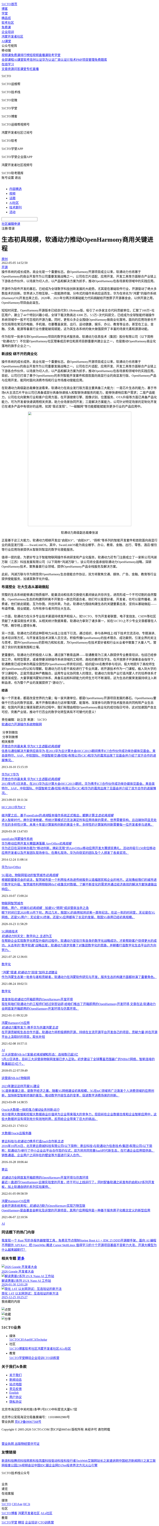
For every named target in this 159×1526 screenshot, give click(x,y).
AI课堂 (6, 41)
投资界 (71, 1465)
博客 (5, 8)
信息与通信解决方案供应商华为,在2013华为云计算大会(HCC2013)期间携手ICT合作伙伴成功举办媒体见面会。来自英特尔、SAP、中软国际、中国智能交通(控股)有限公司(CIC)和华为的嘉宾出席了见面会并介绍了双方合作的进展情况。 (79, 755)
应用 (26, 1023)
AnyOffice (14, 867)
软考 (26, 59)
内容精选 (15, 189)
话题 (12, 198)
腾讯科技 (20, 1460)
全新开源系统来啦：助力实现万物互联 (43, 1205)
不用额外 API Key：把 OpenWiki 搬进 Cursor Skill (35, 1245)
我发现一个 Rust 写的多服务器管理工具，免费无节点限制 (41, 1240)
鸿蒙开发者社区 (12, 36)
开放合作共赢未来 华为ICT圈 (31, 746)
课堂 (23, 69)
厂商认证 (60, 59)
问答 (17, 69)
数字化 (6, 964)
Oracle (15, 1133)
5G (3, 931)
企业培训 (8, 32)
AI (3, 1050)
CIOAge (24, 1339)
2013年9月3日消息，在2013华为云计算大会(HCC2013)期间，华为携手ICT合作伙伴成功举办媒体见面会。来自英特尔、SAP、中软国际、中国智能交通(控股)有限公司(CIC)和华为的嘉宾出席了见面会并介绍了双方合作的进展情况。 (79, 788)
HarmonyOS (15, 1023)
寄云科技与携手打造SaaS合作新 (33, 1141)
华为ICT (7, 774)
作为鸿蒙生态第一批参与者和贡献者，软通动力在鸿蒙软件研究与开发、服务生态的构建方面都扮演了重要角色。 (79, 977)
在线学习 (8, 64)
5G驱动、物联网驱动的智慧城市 (30, 875)
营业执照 (8, 1443)
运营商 (6, 1078)
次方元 (80, 1465)
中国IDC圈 (41, 1465)
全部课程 (8, 59)
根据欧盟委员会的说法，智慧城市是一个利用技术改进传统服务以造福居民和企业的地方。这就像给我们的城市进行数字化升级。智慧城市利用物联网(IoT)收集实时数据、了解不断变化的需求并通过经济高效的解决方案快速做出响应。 (79, 884)
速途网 (114, 1460)
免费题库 (101, 59)
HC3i (32, 1339)
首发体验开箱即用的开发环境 (37, 999)
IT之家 (144, 1460)
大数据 (6, 1133)
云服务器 (25, 1133)
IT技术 (71, 59)
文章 (5, 69)
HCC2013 (8, 807)
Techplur (41, 1339)
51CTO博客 (17, 1348)
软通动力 (8, 724)
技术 (15, 931)
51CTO (14, 1339)
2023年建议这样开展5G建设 (21, 1086)
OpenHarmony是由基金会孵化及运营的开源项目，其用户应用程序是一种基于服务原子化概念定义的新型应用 (76, 1210)
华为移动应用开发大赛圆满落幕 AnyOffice (36, 843)
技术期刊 (15, 207)
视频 (12, 193)
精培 (28, 1358)
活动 (12, 212)
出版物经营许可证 (27, 1443)
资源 (11, 69)
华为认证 (48, 59)
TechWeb (82, 1460)
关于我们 (15, 1375)
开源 (17, 724)
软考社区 (8, 22)
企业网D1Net (58, 1465)
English (14, 1392)
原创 (5, 259)
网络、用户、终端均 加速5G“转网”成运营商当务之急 (45, 908)
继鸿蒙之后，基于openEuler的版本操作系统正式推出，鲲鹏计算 (57, 815)
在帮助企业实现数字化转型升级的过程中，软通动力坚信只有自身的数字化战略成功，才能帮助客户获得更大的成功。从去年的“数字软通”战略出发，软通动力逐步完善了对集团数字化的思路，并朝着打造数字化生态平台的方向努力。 (79, 945)
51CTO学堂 (17, 1358)
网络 (8, 931)
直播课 (43, 55)
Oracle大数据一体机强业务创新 (30, 1109)
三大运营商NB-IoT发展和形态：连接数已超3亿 (40, 1054)
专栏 (29, 69)
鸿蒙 (17, 839)
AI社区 (14, 202)
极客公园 (11, 1465)
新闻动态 (15, 1379)
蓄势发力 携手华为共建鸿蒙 (30, 1027)
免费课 (6, 27)
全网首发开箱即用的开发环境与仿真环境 (45, 1177)
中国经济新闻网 (129, 1460)
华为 (16, 774)
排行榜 (24, 55)
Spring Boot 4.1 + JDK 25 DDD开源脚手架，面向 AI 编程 (118, 1240)
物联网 (37, 724)
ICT (23, 807)
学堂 (5, 13)
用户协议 (15, 1397)
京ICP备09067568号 (28, 1421)
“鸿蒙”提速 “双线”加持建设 (29, 972)
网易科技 (32, 1460)
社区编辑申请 (11, 223)
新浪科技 (8, 1460)
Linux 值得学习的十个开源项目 (89, 1245)
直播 (36, 69)
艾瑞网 (92, 1460)
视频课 (6, 55)
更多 (21, 1258)
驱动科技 (57, 1460)
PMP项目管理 (85, 59)
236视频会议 (25, 1465)
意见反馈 (15, 1389)
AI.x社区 (65, 1348)
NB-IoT (16, 1078)
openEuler (8, 839)
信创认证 (36, 59)
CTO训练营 (51, 1358)
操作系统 (26, 724)
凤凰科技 (45, 1460)
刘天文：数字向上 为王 (27, 936)
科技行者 (70, 1460)
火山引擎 (91, 1465)
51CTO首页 (9, 4)
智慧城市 (17, 903)
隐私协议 (15, 1401)
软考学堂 (54, 55)
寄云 (5, 1169)
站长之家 (103, 1460)
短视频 (34, 55)
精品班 (6, 18)
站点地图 (15, 1384)
